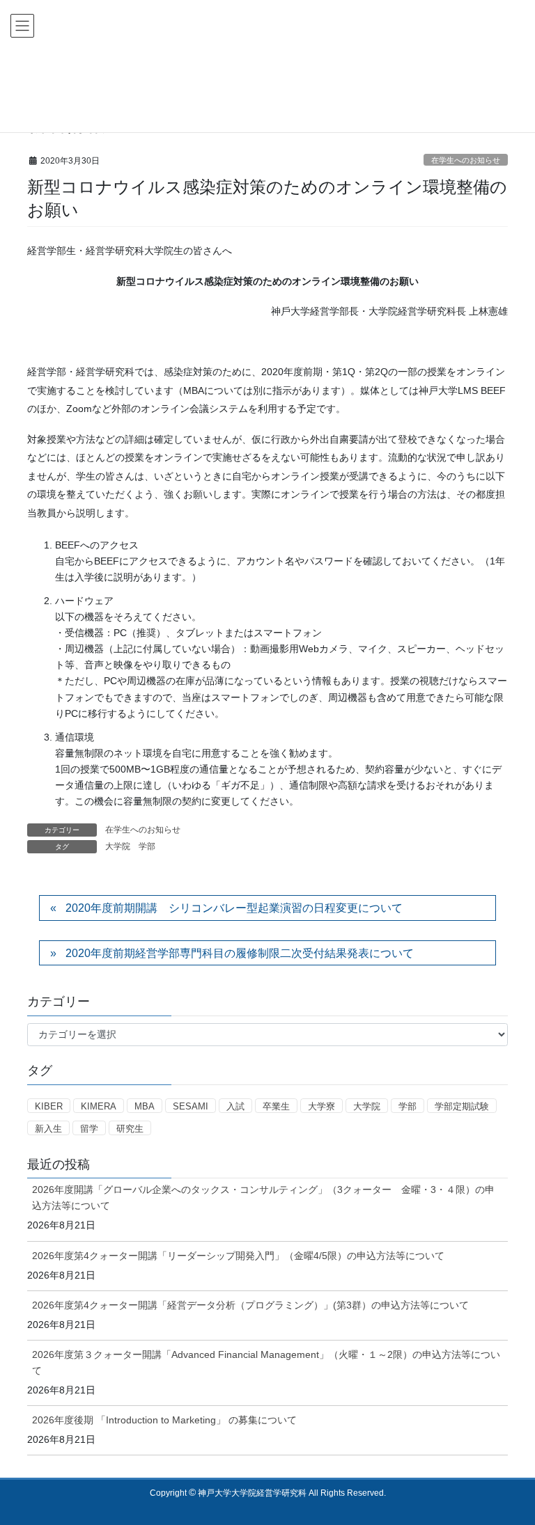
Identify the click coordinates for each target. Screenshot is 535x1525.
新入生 (48, 1128)
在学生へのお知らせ (465, 160)
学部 (147, 846)
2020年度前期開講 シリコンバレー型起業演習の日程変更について (234, 908)
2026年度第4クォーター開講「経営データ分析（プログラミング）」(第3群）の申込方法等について (250, 1305)
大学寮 (321, 1106)
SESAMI (190, 1106)
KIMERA (98, 1106)
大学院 (117, 846)
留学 (89, 1128)
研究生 (130, 1128)
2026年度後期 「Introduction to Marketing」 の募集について (164, 1419)
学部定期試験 (462, 1106)
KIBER (49, 1106)
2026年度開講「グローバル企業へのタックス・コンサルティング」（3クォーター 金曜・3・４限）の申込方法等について (263, 1197)
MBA (144, 1106)
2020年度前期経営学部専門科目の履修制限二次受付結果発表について (239, 953)
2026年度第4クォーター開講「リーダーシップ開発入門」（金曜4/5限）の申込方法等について (238, 1255)
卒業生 (276, 1106)
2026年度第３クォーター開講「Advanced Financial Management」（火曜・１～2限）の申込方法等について (266, 1362)
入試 (235, 1106)
